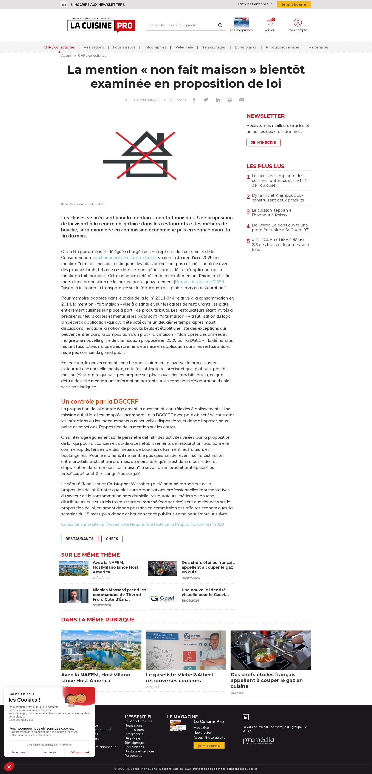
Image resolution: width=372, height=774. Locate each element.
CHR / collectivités (59, 47)
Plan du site (149, 768)
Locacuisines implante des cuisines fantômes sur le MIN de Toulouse (280, 180)
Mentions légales (171, 768)
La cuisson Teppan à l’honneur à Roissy (271, 212)
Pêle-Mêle (184, 47)
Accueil (66, 55)
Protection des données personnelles (218, 768)
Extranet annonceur (255, 4)
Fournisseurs (124, 47)
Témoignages (214, 47)
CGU (188, 768)
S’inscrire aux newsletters (97, 4)
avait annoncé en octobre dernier (125, 257)
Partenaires (319, 47)
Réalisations (94, 47)
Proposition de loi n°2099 (199, 281)
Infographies (155, 47)
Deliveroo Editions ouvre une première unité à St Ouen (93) (281, 227)
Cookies (252, 768)
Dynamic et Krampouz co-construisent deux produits (278, 198)
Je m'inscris (263, 142)
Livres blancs (246, 47)
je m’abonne (294, 4)
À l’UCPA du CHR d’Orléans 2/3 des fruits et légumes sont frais (280, 245)
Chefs (112, 539)
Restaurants (80, 539)
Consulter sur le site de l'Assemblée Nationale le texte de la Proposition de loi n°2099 (143, 524)
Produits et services (282, 47)
